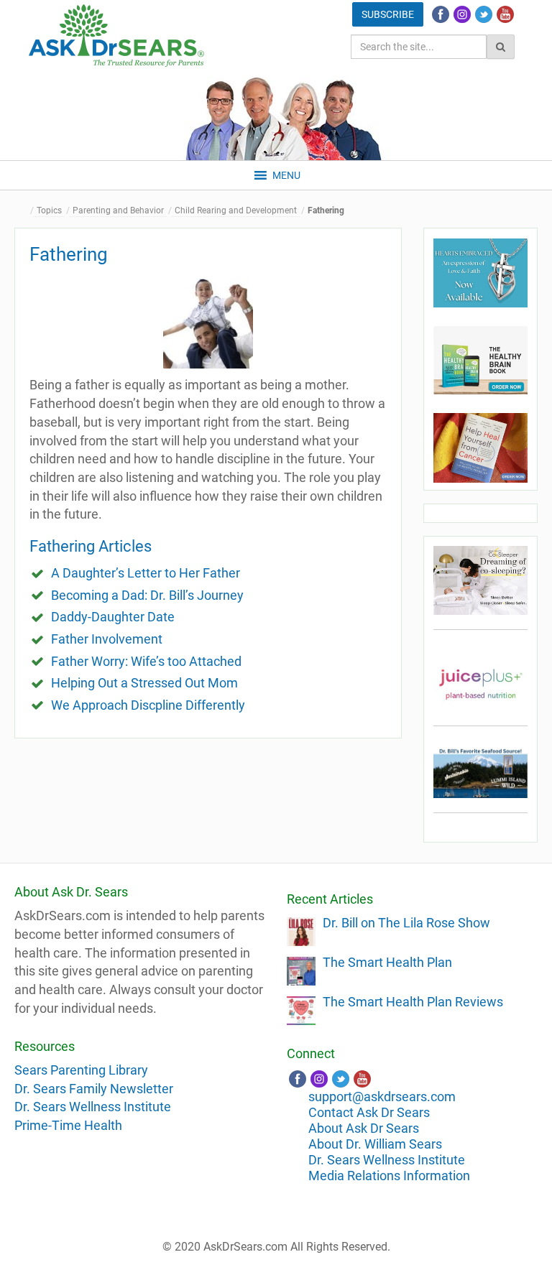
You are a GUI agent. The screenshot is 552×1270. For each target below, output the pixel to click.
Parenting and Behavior (118, 210)
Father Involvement (106, 638)
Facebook (440, 14)
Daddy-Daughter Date (113, 616)
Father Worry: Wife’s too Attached (146, 661)
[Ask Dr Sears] (116, 35)
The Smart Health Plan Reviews (413, 1001)
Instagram (462, 14)
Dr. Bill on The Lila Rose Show (406, 922)
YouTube (505, 14)
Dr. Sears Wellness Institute (92, 1106)
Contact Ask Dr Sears (369, 1112)
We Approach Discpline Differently (148, 705)
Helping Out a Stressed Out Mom (144, 682)
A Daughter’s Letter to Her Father (145, 572)
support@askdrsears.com (382, 1096)
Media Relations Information (389, 1175)
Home (25, 210)
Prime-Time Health (68, 1125)
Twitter (483, 14)
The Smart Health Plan (387, 962)
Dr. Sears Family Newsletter (93, 1088)
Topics (49, 210)
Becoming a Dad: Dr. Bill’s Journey (147, 595)
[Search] (501, 46)
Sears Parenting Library (81, 1069)
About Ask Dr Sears (363, 1128)
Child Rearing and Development (236, 210)
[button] (286, 175)
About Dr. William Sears (375, 1143)
